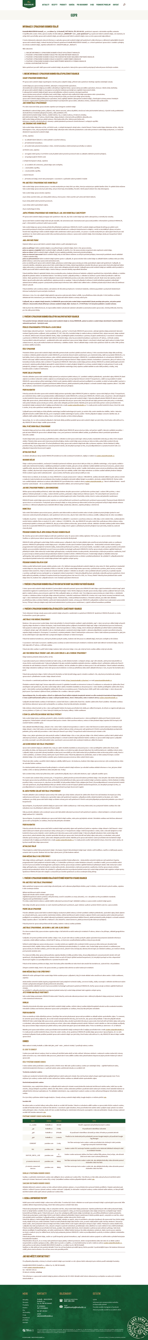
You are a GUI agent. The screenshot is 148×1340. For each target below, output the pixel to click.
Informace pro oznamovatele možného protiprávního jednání (105, 1303)
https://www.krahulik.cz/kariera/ (77, 680)
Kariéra (71, 4)
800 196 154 (69, 1301)
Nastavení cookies (103, 1337)
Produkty (63, 4)
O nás (92, 4)
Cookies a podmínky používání (117, 1337)
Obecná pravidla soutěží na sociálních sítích (107, 1310)
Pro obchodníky (82, 4)
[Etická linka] (28, 1330)
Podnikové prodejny (103, 4)
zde (105, 1097)
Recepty (54, 4)
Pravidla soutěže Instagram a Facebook (106, 1307)
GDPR (95, 1300)
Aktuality (45, 4)
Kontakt (116, 4)
